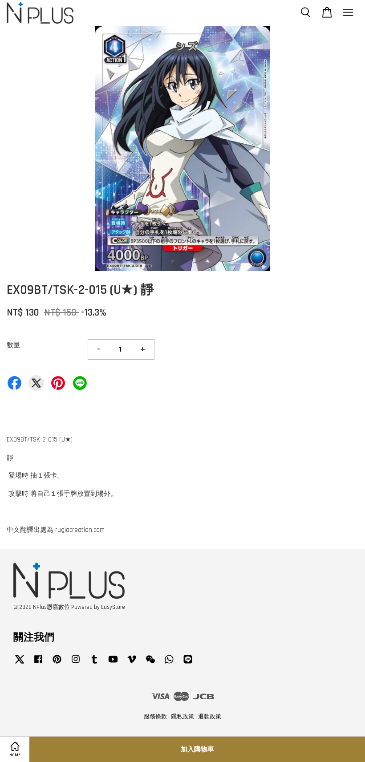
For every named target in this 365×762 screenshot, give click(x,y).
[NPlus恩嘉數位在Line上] (188, 663)
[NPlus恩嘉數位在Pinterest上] (57, 663)
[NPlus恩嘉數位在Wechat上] (150, 663)
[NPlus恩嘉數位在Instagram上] (75, 663)
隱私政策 (182, 716)
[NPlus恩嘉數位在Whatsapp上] (169, 663)
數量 (13, 345)
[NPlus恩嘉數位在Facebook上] (38, 663)
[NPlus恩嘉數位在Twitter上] (19, 663)
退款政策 (209, 716)
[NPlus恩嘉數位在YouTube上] (113, 663)
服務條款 (155, 716)
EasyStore (113, 607)
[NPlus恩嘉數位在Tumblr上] (94, 663)
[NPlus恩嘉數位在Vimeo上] (132, 663)
